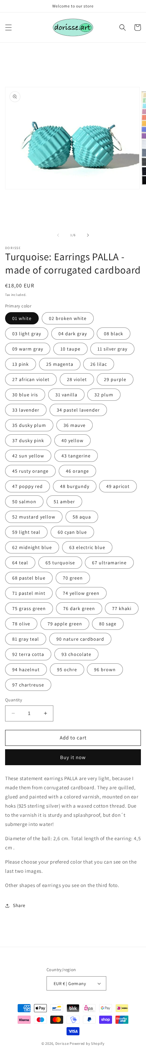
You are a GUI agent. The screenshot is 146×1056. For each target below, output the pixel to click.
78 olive (21, 624)
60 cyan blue (72, 532)
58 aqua (82, 517)
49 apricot (118, 486)
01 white (22, 318)
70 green (73, 578)
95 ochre (67, 669)
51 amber (64, 501)
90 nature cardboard (80, 639)
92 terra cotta (28, 654)
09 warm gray (27, 349)
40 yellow (72, 440)
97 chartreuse (28, 685)
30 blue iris (25, 395)
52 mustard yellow (33, 517)
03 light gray (26, 334)
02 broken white (68, 318)
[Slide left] (58, 235)
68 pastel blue (28, 578)
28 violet (77, 379)
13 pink (20, 364)
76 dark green (79, 608)
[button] (8, 27)
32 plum (103, 395)
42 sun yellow (28, 456)
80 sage (107, 624)
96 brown (105, 669)
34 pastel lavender (78, 410)
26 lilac (98, 364)
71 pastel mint (28, 593)
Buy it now (73, 757)
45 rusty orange (30, 471)
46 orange (77, 471)
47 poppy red (27, 486)
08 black (113, 334)
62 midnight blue (32, 547)
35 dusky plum (29, 425)
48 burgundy (74, 486)
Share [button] (19, 905)
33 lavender (25, 410)
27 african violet (31, 379)
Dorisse (62, 1043)
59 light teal (26, 532)
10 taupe (70, 349)
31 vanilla (66, 395)
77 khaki (121, 608)
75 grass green (29, 608)
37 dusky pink (28, 440)
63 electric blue (87, 547)
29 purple (115, 379)
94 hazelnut (26, 669)
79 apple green (65, 624)
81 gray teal (25, 639)
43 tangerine (76, 456)
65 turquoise (60, 563)
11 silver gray (112, 349)
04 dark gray (72, 334)
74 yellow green (81, 593)
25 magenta (59, 364)
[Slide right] (87, 235)
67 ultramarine (109, 563)
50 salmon (24, 501)
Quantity (13, 700)
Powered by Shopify (87, 1043)
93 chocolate (76, 654)
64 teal (20, 563)
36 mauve (74, 425)
